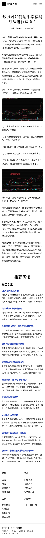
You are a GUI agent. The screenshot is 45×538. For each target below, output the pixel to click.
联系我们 (6, 505)
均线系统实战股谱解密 (12, 308)
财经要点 (28, 480)
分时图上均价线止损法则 (13, 362)
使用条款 (6, 509)
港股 (4, 484)
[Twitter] (36, 505)
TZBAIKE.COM (12, 528)
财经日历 (6, 492)
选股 (12, 28)
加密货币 (6, 488)
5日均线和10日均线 (10, 291)
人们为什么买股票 (10, 415)
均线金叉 (28, 488)
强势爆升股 (29, 492)
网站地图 (6, 517)
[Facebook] (27, 505)
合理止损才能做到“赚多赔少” (15, 379)
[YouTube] (31, 505)
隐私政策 (6, 513)
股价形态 (19, 28)
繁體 (35, 4)
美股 (4, 480)
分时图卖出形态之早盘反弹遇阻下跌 (18, 326)
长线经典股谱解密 (10, 397)
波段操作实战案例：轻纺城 (14, 433)
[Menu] (40, 4)
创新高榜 (28, 484)
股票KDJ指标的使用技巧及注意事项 (18, 450)
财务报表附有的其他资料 (13, 344)
